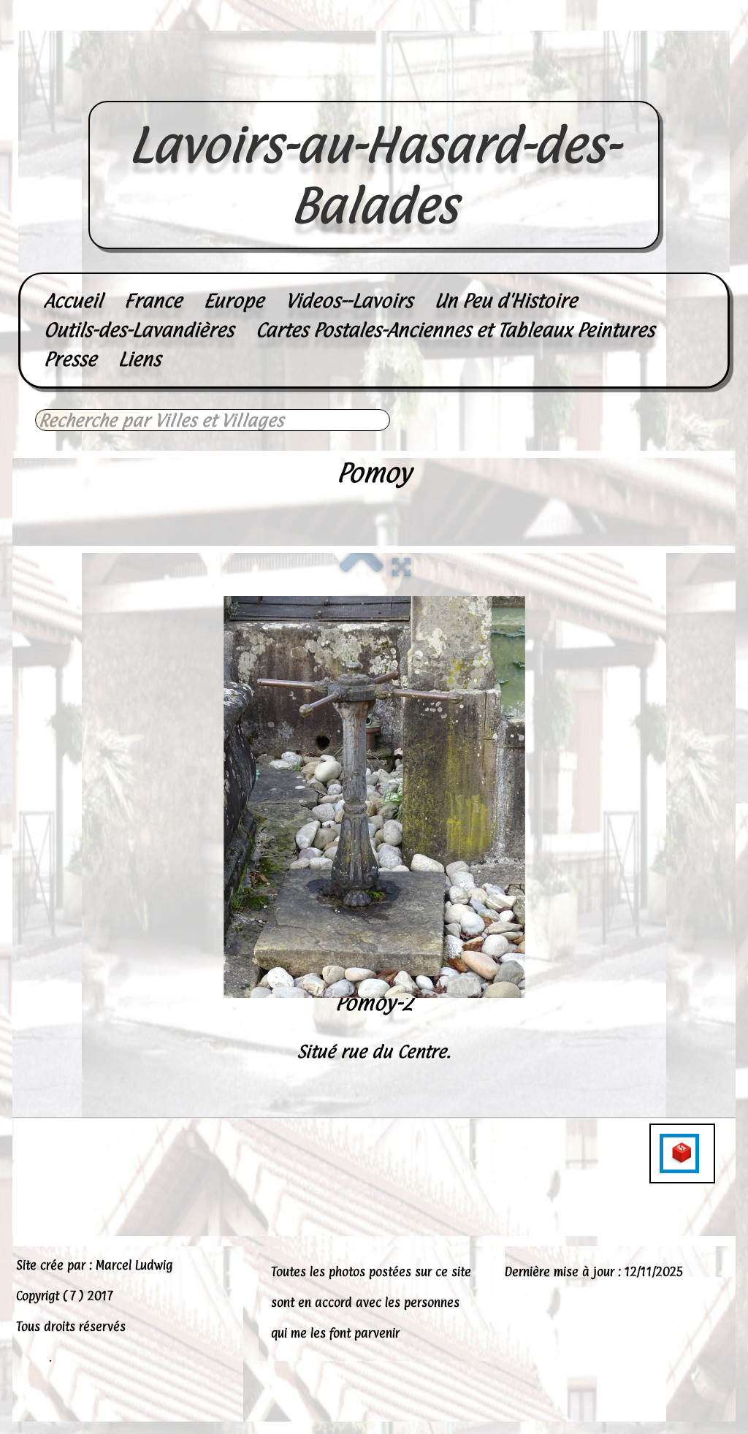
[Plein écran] (401, 565)
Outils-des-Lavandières (139, 330)
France (153, 300)
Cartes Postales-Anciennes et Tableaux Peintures (455, 330)
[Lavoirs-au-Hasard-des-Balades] (374, 84)
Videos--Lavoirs (349, 300)
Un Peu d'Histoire (506, 300)
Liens (139, 359)
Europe (234, 300)
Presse (70, 359)
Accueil (73, 300)
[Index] (361, 565)
